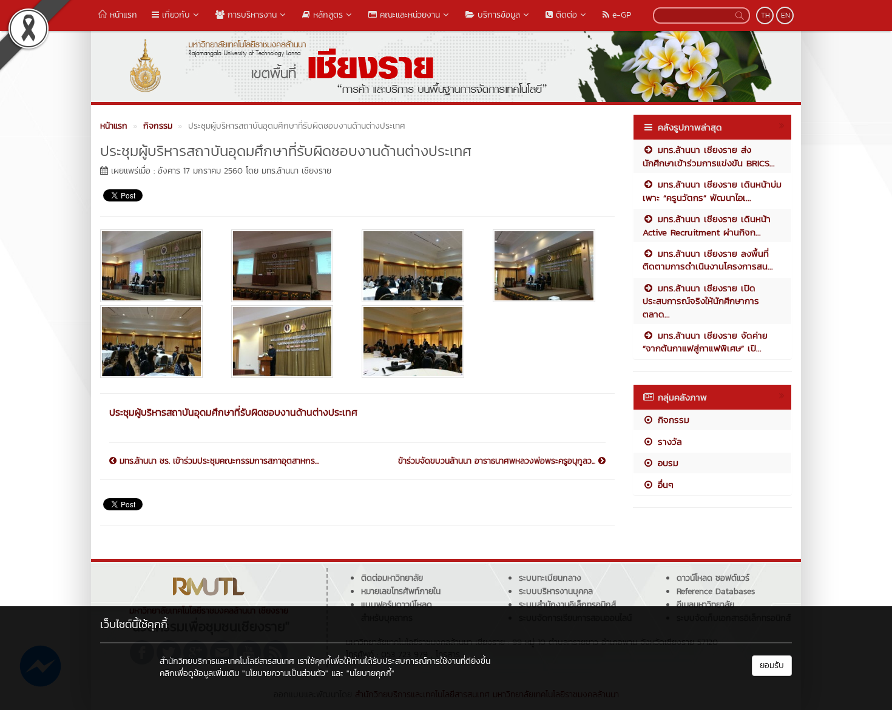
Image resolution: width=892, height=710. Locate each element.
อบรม (666, 463)
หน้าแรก (122, 14)
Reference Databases (716, 591)
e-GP (620, 14)
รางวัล (668, 441)
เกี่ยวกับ (174, 14)
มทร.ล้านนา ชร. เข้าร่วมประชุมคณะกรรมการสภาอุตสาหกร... (218, 461)
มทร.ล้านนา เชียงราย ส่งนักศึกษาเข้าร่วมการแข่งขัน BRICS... (709, 156)
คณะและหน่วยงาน (408, 14)
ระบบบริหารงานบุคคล (556, 591)
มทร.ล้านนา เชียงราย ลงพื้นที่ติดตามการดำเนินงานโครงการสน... (708, 259)
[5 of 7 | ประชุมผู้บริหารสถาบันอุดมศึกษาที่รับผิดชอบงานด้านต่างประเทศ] (156, 341)
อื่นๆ (664, 485)
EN (785, 15)
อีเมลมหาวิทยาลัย (705, 604)
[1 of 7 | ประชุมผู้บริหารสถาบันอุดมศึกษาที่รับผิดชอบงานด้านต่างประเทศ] (156, 265)
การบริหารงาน (251, 14)
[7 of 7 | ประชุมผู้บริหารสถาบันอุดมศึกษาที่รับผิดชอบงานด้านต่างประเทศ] (418, 341)
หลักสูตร (326, 14)
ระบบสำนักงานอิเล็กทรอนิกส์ (567, 604)
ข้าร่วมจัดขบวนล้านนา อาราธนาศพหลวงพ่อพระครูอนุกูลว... (498, 461)
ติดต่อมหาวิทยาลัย (392, 578)
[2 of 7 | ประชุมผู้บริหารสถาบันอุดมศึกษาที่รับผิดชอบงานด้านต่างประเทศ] (287, 265)
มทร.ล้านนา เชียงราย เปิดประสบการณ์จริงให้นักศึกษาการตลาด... (701, 301)
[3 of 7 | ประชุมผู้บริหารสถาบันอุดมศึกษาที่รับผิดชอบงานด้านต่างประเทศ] (418, 265)
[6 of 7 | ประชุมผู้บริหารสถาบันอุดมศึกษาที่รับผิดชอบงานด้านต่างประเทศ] (287, 341)
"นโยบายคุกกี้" (370, 673)
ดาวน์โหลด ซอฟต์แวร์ (713, 578)
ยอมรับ (772, 665)
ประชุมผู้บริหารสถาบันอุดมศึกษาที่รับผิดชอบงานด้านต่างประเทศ (233, 412)
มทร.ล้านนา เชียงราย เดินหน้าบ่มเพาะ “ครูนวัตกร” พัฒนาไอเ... (712, 190)
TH (765, 15)
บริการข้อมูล (497, 14)
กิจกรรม (671, 420)
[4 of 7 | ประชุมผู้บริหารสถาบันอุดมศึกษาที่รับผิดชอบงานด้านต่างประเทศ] (549, 265)
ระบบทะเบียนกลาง (550, 578)
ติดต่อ (565, 14)
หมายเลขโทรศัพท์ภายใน (401, 591)
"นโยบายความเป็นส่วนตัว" (285, 673)
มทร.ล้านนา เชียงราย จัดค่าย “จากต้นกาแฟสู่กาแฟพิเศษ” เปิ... (705, 341)
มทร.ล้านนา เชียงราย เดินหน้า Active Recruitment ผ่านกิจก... (707, 225)
